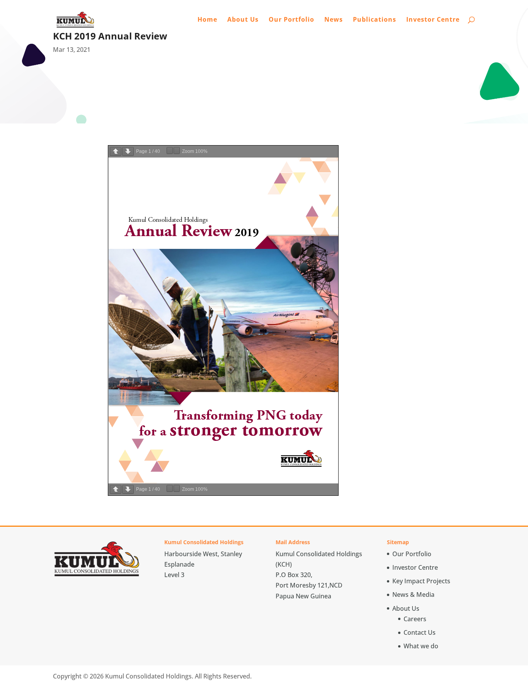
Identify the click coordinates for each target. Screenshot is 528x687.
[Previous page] (115, 151)
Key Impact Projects (421, 581)
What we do (421, 646)
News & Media (413, 594)
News (333, 20)
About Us (243, 20)
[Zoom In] (177, 150)
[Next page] (128, 151)
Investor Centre (433, 20)
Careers (415, 619)
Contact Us (420, 632)
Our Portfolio (291, 20)
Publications (374, 20)
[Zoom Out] (170, 150)
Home (207, 20)
